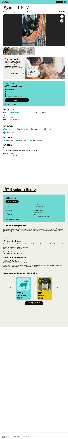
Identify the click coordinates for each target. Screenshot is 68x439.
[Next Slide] (62, 30)
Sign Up (59, 2)
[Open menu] (65, 2)
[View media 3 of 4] (23, 51)
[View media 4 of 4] (31, 51)
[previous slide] (10, 288)
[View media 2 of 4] (15, 51)
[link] (58, 11)
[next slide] (57, 288)
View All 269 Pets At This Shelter (34, 303)
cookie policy (16, 436)
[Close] (65, 435)
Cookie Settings (50, 435)
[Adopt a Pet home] (6, 2)
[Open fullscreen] (62, 21)
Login (52, 2)
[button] (23, 288)
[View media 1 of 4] (7, 51)
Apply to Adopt (11, 104)
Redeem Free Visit (14, 73)
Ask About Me (17, 100)
